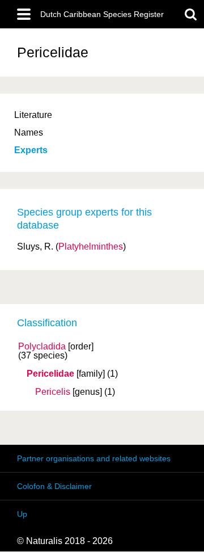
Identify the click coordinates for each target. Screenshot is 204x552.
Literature (33, 115)
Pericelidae (50, 373)
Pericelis (52, 392)
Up (22, 514)
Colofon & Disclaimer (54, 486)
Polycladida (42, 346)
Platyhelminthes (90, 246)
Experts (31, 150)
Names (28, 132)
